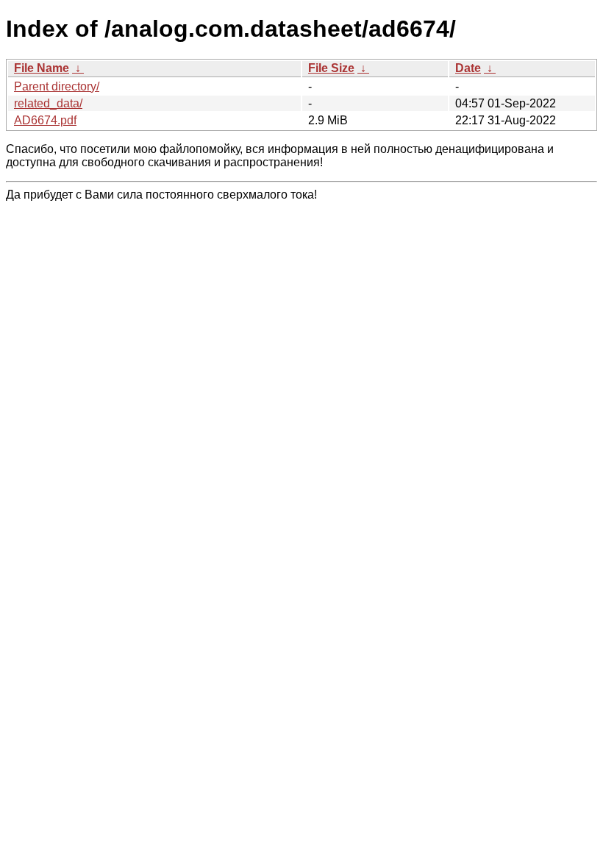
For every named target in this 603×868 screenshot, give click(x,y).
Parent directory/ (56, 86)
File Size (331, 68)
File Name (41, 68)
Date (468, 68)
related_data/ (48, 103)
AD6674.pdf (45, 120)
